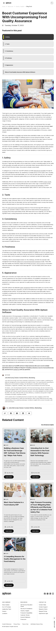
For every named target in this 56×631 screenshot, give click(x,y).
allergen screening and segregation (34, 185)
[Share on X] (17, 413)
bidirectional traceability (40, 170)
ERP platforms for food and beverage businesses (27, 261)
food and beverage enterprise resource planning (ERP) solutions (36, 146)
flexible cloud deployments (23, 345)
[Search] (52, 3)
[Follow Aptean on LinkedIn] (50, 593)
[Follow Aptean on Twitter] (47, 593)
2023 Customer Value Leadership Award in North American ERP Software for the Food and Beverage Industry (27, 358)
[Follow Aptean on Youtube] (53, 593)
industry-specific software (9, 139)
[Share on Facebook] (11, 413)
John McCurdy (13, 408)
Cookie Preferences (6, 624)
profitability (18, 135)
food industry (18, 316)
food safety (8, 165)
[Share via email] (29, 413)
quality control (12, 239)
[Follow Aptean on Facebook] (45, 593)
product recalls (47, 181)
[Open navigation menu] (4, 3)
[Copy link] (4, 413)
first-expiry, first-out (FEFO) (37, 263)
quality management (25, 287)
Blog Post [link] (29, 6)
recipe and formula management (15, 207)
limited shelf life (33, 250)
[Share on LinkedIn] (23, 413)
